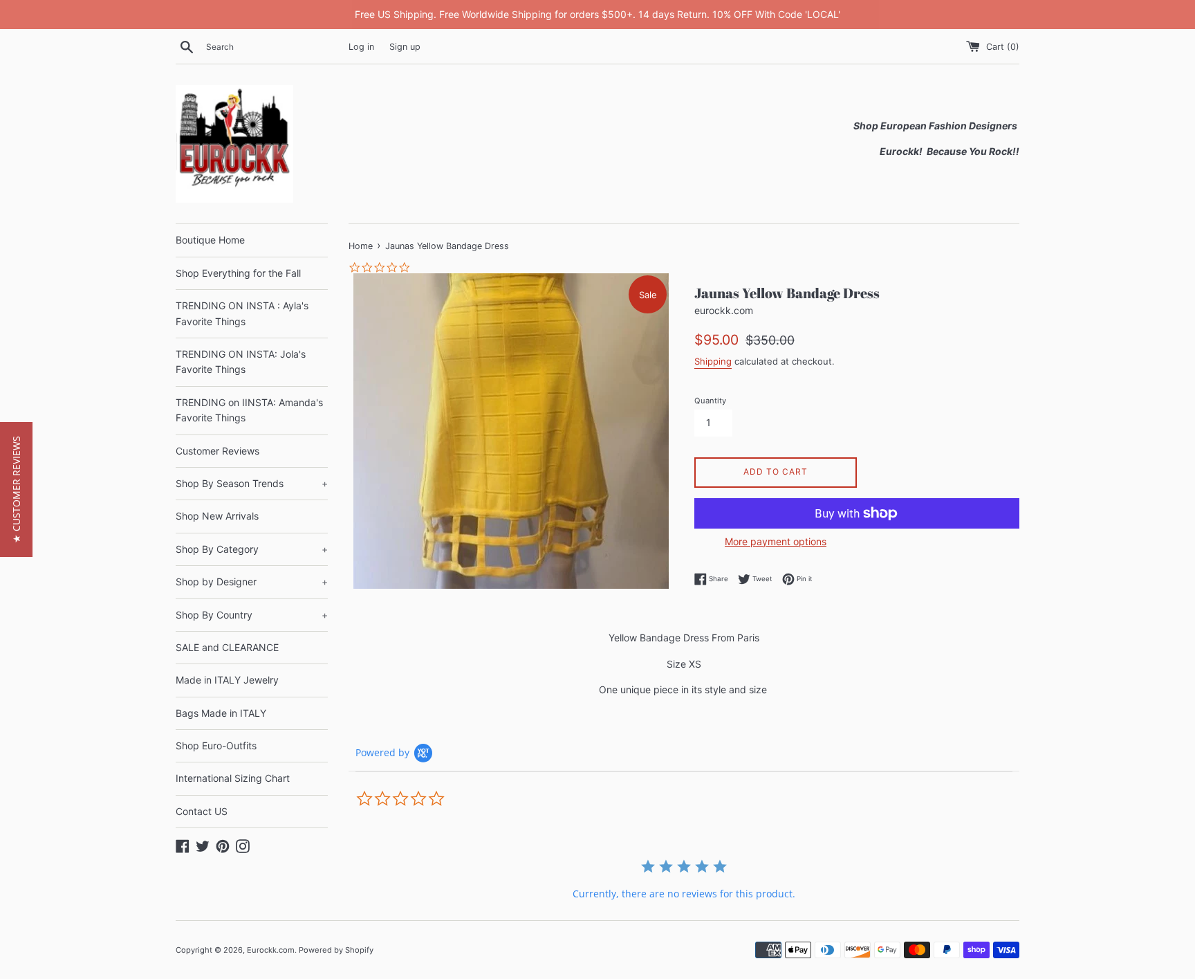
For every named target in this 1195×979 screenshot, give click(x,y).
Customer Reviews (217, 451)
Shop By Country (252, 615)
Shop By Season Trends (252, 483)
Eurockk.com (271, 950)
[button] (16, 489)
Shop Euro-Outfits (216, 745)
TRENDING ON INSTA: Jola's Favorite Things (241, 361)
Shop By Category (252, 549)
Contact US (202, 811)
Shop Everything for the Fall (238, 273)
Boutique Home (210, 240)
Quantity (710, 400)
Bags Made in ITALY (221, 713)
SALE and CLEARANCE (227, 647)
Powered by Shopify (336, 950)
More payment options (775, 541)
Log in (361, 47)
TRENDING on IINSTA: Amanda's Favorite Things (249, 409)
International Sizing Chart (233, 778)
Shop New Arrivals (217, 516)
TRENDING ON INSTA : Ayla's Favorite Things (242, 313)
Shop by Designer (252, 581)
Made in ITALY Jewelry (227, 680)
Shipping (713, 361)
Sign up (404, 47)
